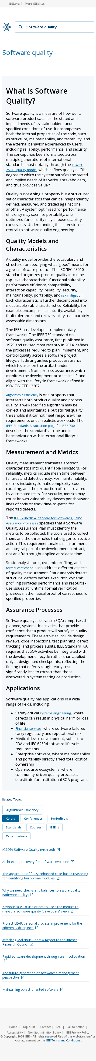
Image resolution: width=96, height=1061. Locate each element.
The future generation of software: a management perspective (40, 975)
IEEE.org (14, 4)
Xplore (11, 818)
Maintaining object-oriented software (30, 989)
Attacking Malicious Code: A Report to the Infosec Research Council (39, 942)
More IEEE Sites (35, 4)
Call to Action (75, 1027)
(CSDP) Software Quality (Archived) (28, 849)
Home (13, 1027)
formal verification (20, 568)
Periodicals (59, 818)
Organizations (16, 836)
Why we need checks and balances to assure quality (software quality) (41, 892)
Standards (13, 827)
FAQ (59, 1027)
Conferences (33, 818)
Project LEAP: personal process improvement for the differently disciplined (42, 925)
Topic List (28, 1027)
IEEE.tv (54, 827)
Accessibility (15, 1032)
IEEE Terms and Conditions (63, 1040)
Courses (35, 827)
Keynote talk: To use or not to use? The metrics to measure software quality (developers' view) (40, 909)
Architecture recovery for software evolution (35, 861)
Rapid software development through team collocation (43, 956)
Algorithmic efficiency (22, 395)
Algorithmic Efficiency (22, 810)
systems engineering (55, 713)
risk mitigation (71, 295)
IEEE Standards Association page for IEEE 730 (40, 425)
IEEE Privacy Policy (77, 1032)
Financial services (28, 728)
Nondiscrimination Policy (44, 1032)
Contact (45, 1027)
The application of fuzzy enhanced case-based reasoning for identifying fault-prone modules (45, 876)
